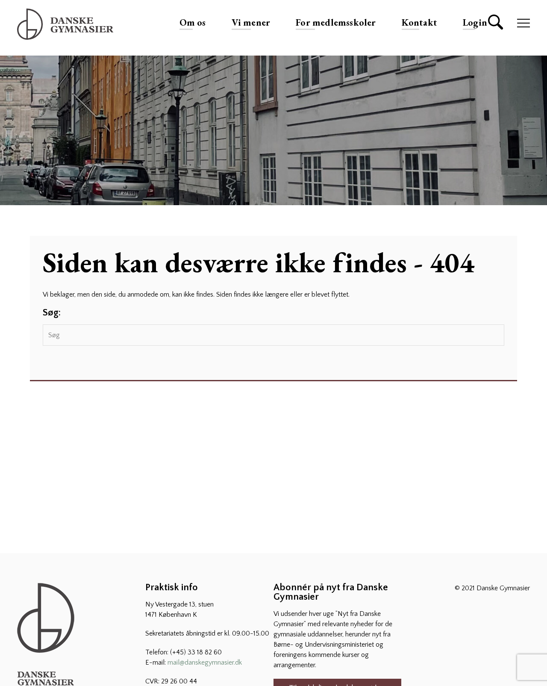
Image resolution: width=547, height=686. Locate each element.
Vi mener (251, 22)
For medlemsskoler (336, 22)
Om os (192, 22)
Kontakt (419, 22)
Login (475, 22)
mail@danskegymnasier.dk (205, 662)
